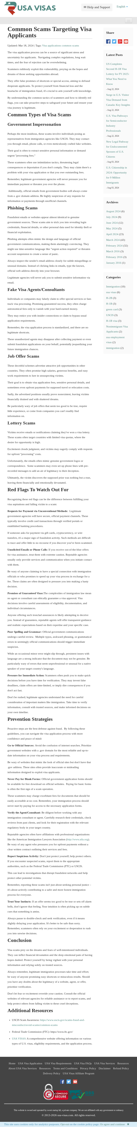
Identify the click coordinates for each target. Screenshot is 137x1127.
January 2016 (113, 262)
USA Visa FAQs (83, 1063)
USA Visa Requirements (58, 1063)
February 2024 (114, 245)
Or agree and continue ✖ (114, 1124)
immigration (113, 348)
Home (12, 1063)
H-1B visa (111, 320)
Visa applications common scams (60, 45)
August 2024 (113, 211)
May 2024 (112, 228)
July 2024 (111, 217)
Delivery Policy (51, 1073)
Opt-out (64, 1124)
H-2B (109, 298)
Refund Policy (121, 1068)
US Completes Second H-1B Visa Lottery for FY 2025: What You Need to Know (117, 74)
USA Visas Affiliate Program (78, 1073)
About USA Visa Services (22, 1068)
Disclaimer (105, 1068)
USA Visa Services (104, 1063)
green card (112, 309)
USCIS (110, 315)
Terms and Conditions (65, 1068)
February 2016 (114, 257)
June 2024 (112, 222)
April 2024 (112, 234)
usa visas (111, 292)
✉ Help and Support (97, 7)
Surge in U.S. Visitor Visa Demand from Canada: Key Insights (118, 99)
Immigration (113, 286)
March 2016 (113, 251)
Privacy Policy (88, 1068)
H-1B (109, 303)
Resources (123, 1063)
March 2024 (113, 239)
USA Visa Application (30, 1063)
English (121, 6)
